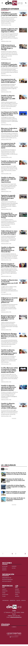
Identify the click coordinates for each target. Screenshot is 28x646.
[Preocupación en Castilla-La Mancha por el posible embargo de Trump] (23, 214)
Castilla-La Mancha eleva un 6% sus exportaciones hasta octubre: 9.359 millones (9, 405)
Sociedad (4, 568)
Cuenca (3, 592)
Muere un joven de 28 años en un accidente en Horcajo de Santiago (16, 473)
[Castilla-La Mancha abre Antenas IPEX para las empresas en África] (23, 30)
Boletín (18, 600)
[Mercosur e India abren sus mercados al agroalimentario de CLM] (23, 129)
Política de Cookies (6, 581)
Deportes (4, 569)
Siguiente (25, 554)
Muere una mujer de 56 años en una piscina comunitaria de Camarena (15, 499)
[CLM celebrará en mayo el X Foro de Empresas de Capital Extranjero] (23, 232)
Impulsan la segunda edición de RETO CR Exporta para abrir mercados (8, 197)
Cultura (14, 568)
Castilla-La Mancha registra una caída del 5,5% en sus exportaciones (8, 179)
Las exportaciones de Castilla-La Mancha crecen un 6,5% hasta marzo (8, 145)
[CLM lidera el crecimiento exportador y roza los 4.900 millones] (23, 64)
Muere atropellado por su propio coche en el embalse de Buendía (16, 492)
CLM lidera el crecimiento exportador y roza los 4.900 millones (9, 64)
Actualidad (4, 566)
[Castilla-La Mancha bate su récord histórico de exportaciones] (23, 162)
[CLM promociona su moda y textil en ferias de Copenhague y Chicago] (23, 46)
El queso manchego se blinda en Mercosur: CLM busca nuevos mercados (8, 318)
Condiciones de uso (6, 577)
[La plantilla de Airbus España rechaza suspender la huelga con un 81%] (3, 487)
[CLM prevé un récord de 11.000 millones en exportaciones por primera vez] (23, 299)
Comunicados (5, 600)
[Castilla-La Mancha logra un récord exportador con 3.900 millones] (23, 97)
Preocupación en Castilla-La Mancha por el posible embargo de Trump (9, 215)
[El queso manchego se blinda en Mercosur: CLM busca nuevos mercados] (23, 317)
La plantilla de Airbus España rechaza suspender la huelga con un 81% (16, 486)
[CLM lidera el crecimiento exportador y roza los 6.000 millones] (23, 13)
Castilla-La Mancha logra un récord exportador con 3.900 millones (8, 97)
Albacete (4, 589)
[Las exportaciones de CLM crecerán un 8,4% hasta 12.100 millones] (23, 80)
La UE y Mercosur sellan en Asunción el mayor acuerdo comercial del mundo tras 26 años (9, 370)
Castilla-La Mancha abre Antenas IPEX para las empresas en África (9, 30)
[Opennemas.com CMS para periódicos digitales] (14, 635)
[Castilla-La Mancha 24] (14, 3)
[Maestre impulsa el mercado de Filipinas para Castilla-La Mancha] (23, 265)
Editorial (17, 590)
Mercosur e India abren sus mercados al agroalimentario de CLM (9, 129)
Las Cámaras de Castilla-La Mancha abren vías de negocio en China (9, 113)
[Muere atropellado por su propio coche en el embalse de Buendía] (3, 493)
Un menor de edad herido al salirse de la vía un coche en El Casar (15, 480)
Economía (14, 566)
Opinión (17, 589)
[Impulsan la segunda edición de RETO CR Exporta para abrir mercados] (23, 196)
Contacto (23, 600)
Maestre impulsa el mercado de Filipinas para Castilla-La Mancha (9, 265)
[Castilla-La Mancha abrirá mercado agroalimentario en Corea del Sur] (23, 248)
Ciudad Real (5, 590)
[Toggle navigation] (2, 3)
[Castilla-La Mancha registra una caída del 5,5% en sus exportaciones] (23, 179)
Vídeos (16, 594)
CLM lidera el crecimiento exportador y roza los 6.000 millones (9, 13)
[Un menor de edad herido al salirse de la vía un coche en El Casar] (3, 480)
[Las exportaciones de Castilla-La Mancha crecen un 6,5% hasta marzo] (23, 144)
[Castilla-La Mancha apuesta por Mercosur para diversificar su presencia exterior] (23, 387)
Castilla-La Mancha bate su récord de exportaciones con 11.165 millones (9, 282)
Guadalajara (5, 594)
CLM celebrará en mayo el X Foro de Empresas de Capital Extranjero (9, 232)
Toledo (3, 596)
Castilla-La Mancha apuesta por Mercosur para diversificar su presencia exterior (8, 388)
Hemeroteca (12, 600)
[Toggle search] (26, 3)
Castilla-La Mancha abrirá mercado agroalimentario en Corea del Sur (8, 249)
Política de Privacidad (7, 579)
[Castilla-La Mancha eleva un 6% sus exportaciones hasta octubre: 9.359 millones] (23, 404)
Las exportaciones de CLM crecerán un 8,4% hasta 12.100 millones (9, 80)
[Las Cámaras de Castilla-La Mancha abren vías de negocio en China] (23, 113)
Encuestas (17, 592)
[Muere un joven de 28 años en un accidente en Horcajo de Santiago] (3, 474)
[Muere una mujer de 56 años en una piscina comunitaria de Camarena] (3, 499)
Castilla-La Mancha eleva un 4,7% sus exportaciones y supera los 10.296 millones (9, 352)
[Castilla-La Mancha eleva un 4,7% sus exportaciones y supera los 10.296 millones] (23, 351)
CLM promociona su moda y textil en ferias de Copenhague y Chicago (8, 47)
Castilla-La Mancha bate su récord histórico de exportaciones (9, 162)
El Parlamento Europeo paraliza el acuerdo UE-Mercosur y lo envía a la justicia (9, 335)
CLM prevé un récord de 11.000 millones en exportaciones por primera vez (9, 300)
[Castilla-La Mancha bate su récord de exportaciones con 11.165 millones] (23, 281)
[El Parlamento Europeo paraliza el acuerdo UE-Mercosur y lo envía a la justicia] (23, 335)
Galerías (17, 596)
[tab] (2, 469)
